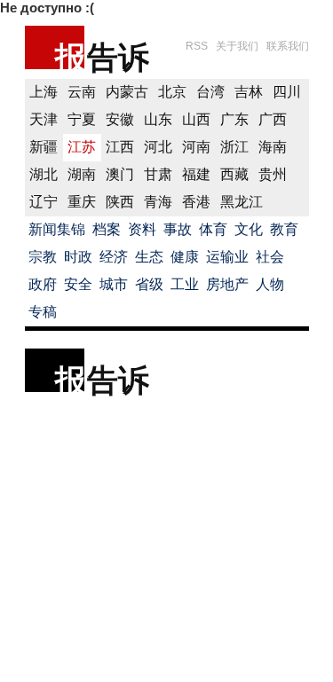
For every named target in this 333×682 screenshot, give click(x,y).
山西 (196, 119)
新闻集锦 (56, 229)
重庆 (81, 201)
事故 (177, 229)
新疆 (43, 146)
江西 (120, 146)
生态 (149, 256)
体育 (213, 229)
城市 (113, 284)
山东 (158, 119)
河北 (158, 146)
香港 (196, 201)
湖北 (43, 174)
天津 (43, 119)
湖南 (81, 174)
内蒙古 (127, 91)
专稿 (42, 311)
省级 (149, 284)
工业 (184, 284)
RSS (197, 46)
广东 (234, 119)
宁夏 (81, 119)
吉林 (248, 91)
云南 (81, 91)
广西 (272, 119)
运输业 (227, 256)
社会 (270, 256)
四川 (287, 91)
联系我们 (287, 46)
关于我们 (237, 46)
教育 (284, 229)
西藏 (234, 174)
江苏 (81, 146)
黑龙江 (241, 201)
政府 (42, 284)
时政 (78, 256)
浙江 (234, 146)
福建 (196, 174)
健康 (184, 256)
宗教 (42, 256)
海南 (272, 146)
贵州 (272, 174)
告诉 (118, 57)
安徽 (120, 119)
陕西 (120, 201)
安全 (78, 284)
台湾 (210, 91)
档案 (106, 229)
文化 (248, 229)
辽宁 (43, 201)
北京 (172, 91)
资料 (142, 229)
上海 (43, 91)
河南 (196, 146)
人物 (270, 284)
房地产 (227, 284)
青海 (158, 201)
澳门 (120, 174)
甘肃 (158, 174)
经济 (113, 256)
